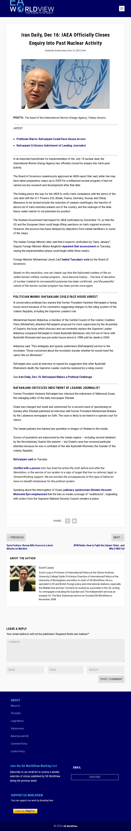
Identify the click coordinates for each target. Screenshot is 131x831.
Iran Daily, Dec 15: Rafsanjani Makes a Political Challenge (55, 377)
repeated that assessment (78, 246)
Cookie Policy (18, 751)
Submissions (17, 728)
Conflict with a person (26, 468)
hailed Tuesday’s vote (76, 260)
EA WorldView (70, 826)
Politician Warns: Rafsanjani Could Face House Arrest (51, 139)
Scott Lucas (61, 50)
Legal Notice (17, 720)
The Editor (16, 713)
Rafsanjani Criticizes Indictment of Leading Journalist (51, 146)
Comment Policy (19, 743)
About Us (15, 705)
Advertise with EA (19, 736)
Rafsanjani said (23, 459)
